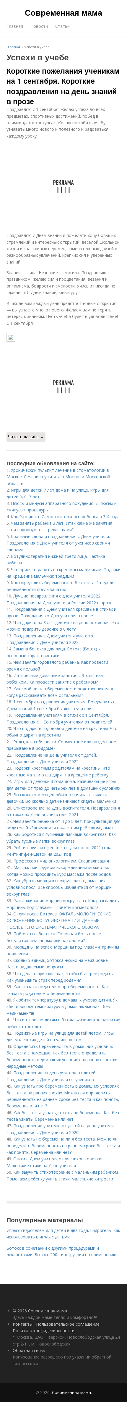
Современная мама (63, 12)
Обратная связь (29, 1350)
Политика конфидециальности (43, 1330)
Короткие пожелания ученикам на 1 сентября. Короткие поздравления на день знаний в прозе (63, 85)
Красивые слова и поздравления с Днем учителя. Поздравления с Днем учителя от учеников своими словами (58, 543)
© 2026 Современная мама (40, 1311)
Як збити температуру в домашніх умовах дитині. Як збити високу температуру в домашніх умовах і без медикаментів (62, 1006)
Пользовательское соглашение (68, 1324)
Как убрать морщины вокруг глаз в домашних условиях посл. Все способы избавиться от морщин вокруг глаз (59, 887)
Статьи (62, 26)
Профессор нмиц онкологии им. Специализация (61, 861)
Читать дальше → (26, 437)
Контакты (22, 1324)
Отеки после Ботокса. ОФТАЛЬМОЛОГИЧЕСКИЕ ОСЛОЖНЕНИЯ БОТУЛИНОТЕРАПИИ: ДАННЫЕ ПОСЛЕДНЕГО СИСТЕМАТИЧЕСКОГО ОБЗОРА (58, 920)
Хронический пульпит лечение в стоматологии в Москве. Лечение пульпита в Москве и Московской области (58, 476)
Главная (14, 26)
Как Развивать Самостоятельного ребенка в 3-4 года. (66, 516)
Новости (39, 26)
